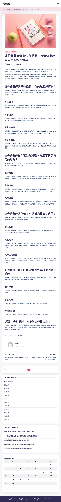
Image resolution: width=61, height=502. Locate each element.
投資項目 (6, 405)
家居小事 (6, 388)
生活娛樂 (14, 51)
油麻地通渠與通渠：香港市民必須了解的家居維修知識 (19, 444)
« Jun (6, 488)
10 (13, 472)
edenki (18, 343)
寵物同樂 (6, 392)
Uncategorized (8, 381)
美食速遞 (6, 416)
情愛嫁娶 (6, 402)
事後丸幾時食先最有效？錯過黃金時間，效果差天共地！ (19, 432)
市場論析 (6, 399)
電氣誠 (6, 3)
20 (36, 476)
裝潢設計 (6, 419)
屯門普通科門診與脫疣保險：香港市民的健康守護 (18, 448)
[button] (19, 346)
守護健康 (8, 51)
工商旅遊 (6, 395)
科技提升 (6, 412)
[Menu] (58, 3)
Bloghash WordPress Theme (44, 499)
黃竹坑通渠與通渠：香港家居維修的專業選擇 (16, 440)
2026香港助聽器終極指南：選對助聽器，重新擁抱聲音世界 (21, 436)
